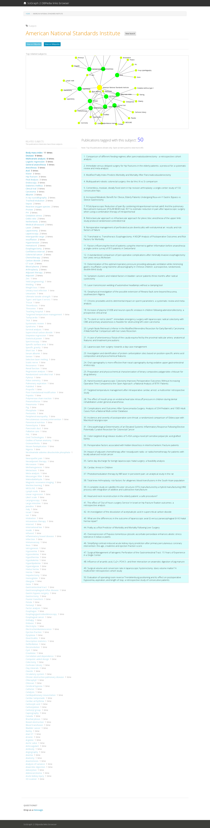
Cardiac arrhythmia (35, 701)
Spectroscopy (32, 341)
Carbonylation (32, 707)
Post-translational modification (41, 392)
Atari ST (29, 734)
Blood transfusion (34, 725)
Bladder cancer (33, 728)
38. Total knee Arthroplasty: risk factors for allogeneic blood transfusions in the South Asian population (134, 480)
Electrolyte (31, 626)
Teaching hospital (34, 311)
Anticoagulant (32, 746)
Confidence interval (35, 251)
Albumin (29, 194)
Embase (30, 623)
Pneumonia (31, 404)
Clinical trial (31, 188)
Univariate (31, 293)
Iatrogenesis (32, 548)
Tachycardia (31, 317)
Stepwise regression (36, 335)
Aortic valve (31, 743)
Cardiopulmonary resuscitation (41, 695)
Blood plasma (32, 266)
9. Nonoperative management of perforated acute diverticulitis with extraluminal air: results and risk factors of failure (132, 228)
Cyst (28, 650)
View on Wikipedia (52, 44)
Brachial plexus (33, 719)
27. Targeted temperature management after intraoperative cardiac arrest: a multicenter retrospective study (134, 391)
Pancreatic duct (33, 428)
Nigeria (29, 449)
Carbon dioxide (33, 260)
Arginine (30, 740)
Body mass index (34, 152)
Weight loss (31, 287)
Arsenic (29, 737)
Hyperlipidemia (33, 563)
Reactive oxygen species (38, 206)
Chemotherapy (33, 257)
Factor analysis (33, 608)
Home (28, 14)
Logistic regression (35, 161)
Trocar (29, 302)
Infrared (30, 533)
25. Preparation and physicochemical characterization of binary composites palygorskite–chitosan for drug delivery (133, 373)
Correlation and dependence (40, 656)
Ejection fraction (34, 632)
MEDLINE (30, 488)
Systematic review (35, 323)
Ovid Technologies (35, 437)
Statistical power (34, 338)
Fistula (29, 602)
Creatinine (31, 653)
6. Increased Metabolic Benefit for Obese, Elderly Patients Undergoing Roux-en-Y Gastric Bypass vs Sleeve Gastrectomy (132, 198)
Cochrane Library (34, 665)
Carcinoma (31, 191)
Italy (28, 509)
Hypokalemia (32, 560)
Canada (29, 716)
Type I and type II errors (38, 299)
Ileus (28, 545)
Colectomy (31, 662)
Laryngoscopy (33, 500)
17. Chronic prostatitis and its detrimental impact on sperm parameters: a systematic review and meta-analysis (134, 302)
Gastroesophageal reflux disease (42, 590)
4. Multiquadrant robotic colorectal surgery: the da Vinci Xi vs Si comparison (121, 181)
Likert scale (31, 497)
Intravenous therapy (36, 521)
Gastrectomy (32, 596)
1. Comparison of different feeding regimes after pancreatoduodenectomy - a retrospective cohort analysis (132, 158)
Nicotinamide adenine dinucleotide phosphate (48, 452)
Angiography (32, 752)
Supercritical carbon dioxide (39, 332)
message (38, 809)
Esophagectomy (34, 248)
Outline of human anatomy (38, 440)
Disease (30, 155)
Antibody (30, 749)
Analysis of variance (35, 763)
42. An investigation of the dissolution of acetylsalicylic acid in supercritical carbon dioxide (127, 511)
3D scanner (31, 778)
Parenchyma (32, 425)
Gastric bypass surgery (37, 593)
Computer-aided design (37, 659)
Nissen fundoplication (36, 446)
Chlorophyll (31, 680)
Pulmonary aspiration (36, 383)
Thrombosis (32, 305)
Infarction (30, 539)
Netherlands (32, 221)
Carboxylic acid (33, 704)
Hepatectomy (32, 575)
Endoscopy (31, 182)
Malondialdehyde (34, 479)
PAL (28, 434)
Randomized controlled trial (39, 374)
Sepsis (29, 203)
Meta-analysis (32, 473)
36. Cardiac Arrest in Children (98, 467)
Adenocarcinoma (34, 772)
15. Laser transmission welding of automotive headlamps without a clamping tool (123, 285)
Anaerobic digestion (35, 766)
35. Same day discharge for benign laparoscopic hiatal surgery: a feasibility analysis (124, 460)
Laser (28, 227)
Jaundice (30, 506)
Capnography (32, 713)
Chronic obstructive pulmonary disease (45, 677)
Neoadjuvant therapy (36, 461)
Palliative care (32, 431)
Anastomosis (32, 760)
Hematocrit (31, 245)
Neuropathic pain (34, 458)
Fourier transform (34, 599)
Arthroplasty (32, 269)
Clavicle (29, 671)
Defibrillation (32, 644)
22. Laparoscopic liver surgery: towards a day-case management (115, 346)
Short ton (30, 350)
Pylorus (29, 377)
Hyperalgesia (32, 566)
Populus (30, 395)
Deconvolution (33, 647)
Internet (30, 524)
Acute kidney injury (35, 775)
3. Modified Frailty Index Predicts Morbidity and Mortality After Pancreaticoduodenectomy (127, 174)
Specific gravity (33, 347)
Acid (28, 170)
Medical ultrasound (35, 224)
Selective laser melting (37, 359)
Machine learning (34, 485)
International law (34, 527)
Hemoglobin (32, 578)
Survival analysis (33, 329)
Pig (27, 407)
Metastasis (31, 470)
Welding (30, 284)
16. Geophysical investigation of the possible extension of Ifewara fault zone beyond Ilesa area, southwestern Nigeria (130, 293)
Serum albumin (33, 353)
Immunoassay (32, 542)
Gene (28, 584)
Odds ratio (31, 218)
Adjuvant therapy (34, 272)
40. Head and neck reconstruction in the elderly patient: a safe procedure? (120, 496)
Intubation (31, 518)
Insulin (29, 530)
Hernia (29, 572)
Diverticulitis (32, 638)
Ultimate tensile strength (38, 296)
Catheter (30, 689)
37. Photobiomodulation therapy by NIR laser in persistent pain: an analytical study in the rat (129, 473)
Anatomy (30, 758)
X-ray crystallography (36, 197)
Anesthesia (31, 167)
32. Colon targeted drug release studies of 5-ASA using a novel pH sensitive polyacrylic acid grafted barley (132, 437)
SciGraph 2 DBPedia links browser (47, 3)
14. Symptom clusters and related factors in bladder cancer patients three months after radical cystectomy (131, 277)
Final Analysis (32, 179)
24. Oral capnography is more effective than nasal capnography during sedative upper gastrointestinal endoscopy (134, 364)
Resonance (31, 365)
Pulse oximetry (33, 380)
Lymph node (32, 491)
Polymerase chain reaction (39, 398)
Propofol (30, 389)
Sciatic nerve (32, 362)
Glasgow (30, 581)
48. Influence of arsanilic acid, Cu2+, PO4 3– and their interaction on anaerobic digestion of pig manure (134, 561)
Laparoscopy (32, 233)
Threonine (31, 308)
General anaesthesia (36, 164)
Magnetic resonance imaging (40, 482)
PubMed (30, 386)
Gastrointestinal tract (36, 587)
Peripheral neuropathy (37, 416)
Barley (29, 731)
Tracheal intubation (35, 200)
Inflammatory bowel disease (40, 536)
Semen (29, 356)
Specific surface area (36, 344)
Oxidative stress (34, 215)
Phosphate (31, 410)
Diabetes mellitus (34, 185)
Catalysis (30, 692)
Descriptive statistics (36, 641)
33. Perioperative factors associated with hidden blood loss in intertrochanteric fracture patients (131, 445)
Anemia (29, 755)
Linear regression (34, 494)
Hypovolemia (32, 554)
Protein (29, 209)
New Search (130, 33)
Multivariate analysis (36, 158)
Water (29, 173)
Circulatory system (35, 674)
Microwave (31, 464)
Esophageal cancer (35, 617)
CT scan (29, 263)
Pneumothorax (33, 401)
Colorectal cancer (34, 254)
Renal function (32, 368)
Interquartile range (35, 236)
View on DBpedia (34, 44)
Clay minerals (32, 668)
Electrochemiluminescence (39, 629)
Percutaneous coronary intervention (43, 419)
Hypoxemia (31, 551)
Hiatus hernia (32, 569)
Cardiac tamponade (35, 698)
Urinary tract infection (36, 290)
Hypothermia (32, 557)
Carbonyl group (33, 710)
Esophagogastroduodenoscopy (41, 614)
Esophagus (31, 611)
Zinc (28, 278)
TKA (28, 320)
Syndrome (31, 326)
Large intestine (33, 503)
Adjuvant (30, 275)
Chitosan (30, 683)
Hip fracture (32, 176)
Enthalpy (30, 620)
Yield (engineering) (35, 281)
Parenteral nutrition (35, 422)
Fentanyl (30, 605)
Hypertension (32, 242)
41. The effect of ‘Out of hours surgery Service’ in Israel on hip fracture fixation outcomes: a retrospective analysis (129, 504)
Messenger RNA (34, 476)
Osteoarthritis (33, 443)
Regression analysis (35, 371)
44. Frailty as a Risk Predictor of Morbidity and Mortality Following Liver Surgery (122, 527)
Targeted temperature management (44, 314)
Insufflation (31, 239)
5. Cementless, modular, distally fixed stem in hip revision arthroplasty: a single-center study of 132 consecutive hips (132, 189)
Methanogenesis (34, 467)
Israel (28, 512)
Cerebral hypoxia (34, 686)
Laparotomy (32, 230)
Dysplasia (30, 635)
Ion (27, 515)
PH (27, 212)
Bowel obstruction (35, 722)
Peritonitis (31, 413)
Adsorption (31, 769)
